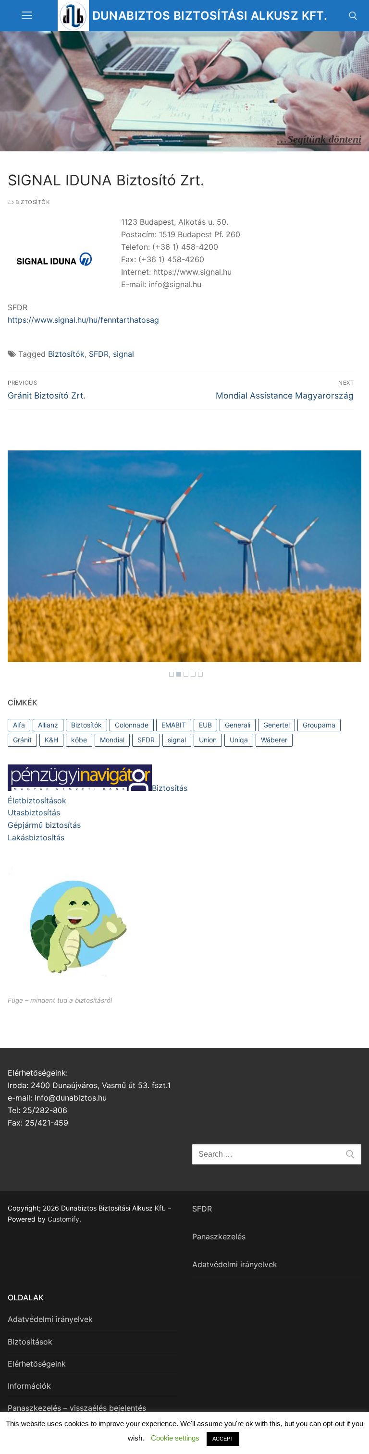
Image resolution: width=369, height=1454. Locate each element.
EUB (205, 725)
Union (208, 740)
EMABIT (173, 725)
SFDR (99, 354)
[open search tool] (353, 16)
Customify (63, 1219)
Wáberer (274, 740)
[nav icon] (27, 16)
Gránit (22, 740)
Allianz (48, 725)
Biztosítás (169, 788)
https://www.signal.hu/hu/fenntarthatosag (83, 320)
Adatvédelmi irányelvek (234, 1264)
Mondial (112, 740)
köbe (79, 740)
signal (123, 354)
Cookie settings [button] (175, 1438)
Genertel (276, 725)
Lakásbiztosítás (36, 837)
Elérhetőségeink (37, 1364)
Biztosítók (32, 202)
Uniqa (239, 740)
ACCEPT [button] (223, 1439)
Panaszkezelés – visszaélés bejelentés (77, 1408)
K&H (51, 740)
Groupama (319, 725)
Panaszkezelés (219, 1236)
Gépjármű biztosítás (44, 825)
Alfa (19, 725)
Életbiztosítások (37, 800)
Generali (237, 725)
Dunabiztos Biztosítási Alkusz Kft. (210, 16)
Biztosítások (30, 1341)
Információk (29, 1386)
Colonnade (131, 725)
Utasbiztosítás (34, 812)
